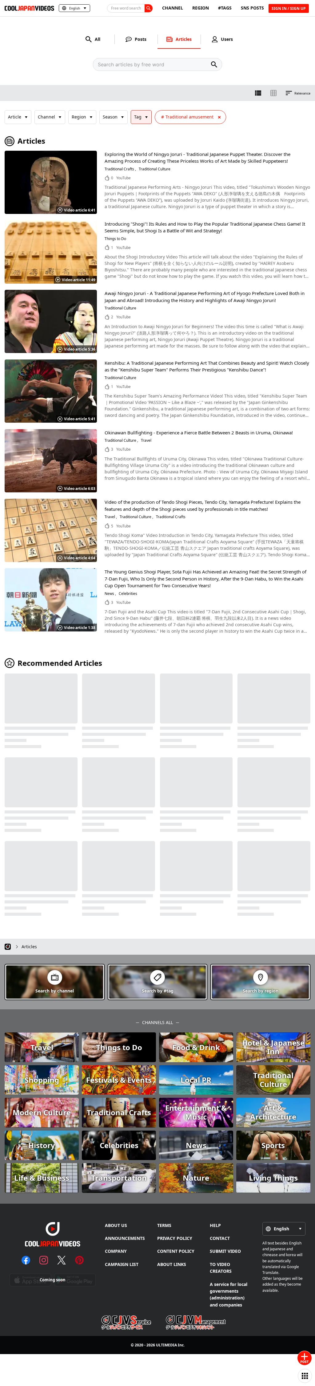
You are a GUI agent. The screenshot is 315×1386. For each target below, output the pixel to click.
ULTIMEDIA (166, 1345)
